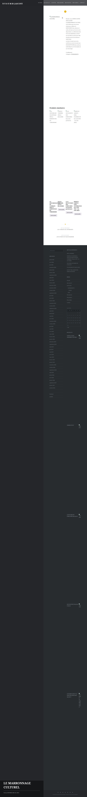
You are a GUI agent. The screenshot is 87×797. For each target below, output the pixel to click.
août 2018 (51, 372)
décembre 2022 (52, 285)
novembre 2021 (52, 303)
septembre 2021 (52, 308)
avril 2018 (51, 377)
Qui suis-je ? (47, 2)
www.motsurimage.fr (74, 794)
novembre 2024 (52, 267)
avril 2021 (51, 318)
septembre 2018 (52, 370)
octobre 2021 (52, 305)
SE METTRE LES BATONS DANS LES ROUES (72, 270)
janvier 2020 (52, 339)
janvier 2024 (52, 272)
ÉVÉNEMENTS (74, 54)
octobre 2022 (52, 290)
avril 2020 (51, 331)
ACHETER (53, 2)
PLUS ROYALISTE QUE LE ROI (73, 267)
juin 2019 (51, 349)
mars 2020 (51, 334)
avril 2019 (51, 354)
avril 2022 (51, 298)
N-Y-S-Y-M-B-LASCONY (12, 3)
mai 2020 (51, 328)
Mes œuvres (60, 2)
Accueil (40, 2)
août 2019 (51, 346)
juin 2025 (51, 264)
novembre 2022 (52, 287)
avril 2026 (51, 262)
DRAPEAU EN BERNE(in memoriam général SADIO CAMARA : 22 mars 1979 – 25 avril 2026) (73, 258)
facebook (51, 394)
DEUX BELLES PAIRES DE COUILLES (72, 264)
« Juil (68, 327)
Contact (82, 2)
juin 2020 (51, 326)
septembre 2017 (52, 382)
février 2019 (52, 359)
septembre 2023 (52, 275)
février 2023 (52, 282)
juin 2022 (51, 295)
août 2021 (51, 311)
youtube (51, 396)
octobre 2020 (52, 323)
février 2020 (52, 336)
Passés (70, 290)
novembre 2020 (52, 321)
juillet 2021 (51, 313)
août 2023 (51, 277)
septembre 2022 (52, 293)
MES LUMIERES (70, 253)
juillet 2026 (51, 259)
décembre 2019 (52, 341)
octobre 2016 (52, 387)
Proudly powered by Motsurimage (59, 794)
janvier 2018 (52, 380)
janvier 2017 (52, 385)
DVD (69, 292)
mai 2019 (51, 352)
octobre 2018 (52, 367)
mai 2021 (51, 316)
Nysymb (9, 792)
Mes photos (68, 2)
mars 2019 (51, 357)
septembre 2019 (52, 344)
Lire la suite (53, 215)
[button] (62, 18)
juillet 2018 (51, 375)
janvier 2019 (52, 362)
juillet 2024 (51, 269)
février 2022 (52, 300)
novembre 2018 (52, 364)
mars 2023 (51, 280)
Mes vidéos (75, 2)
